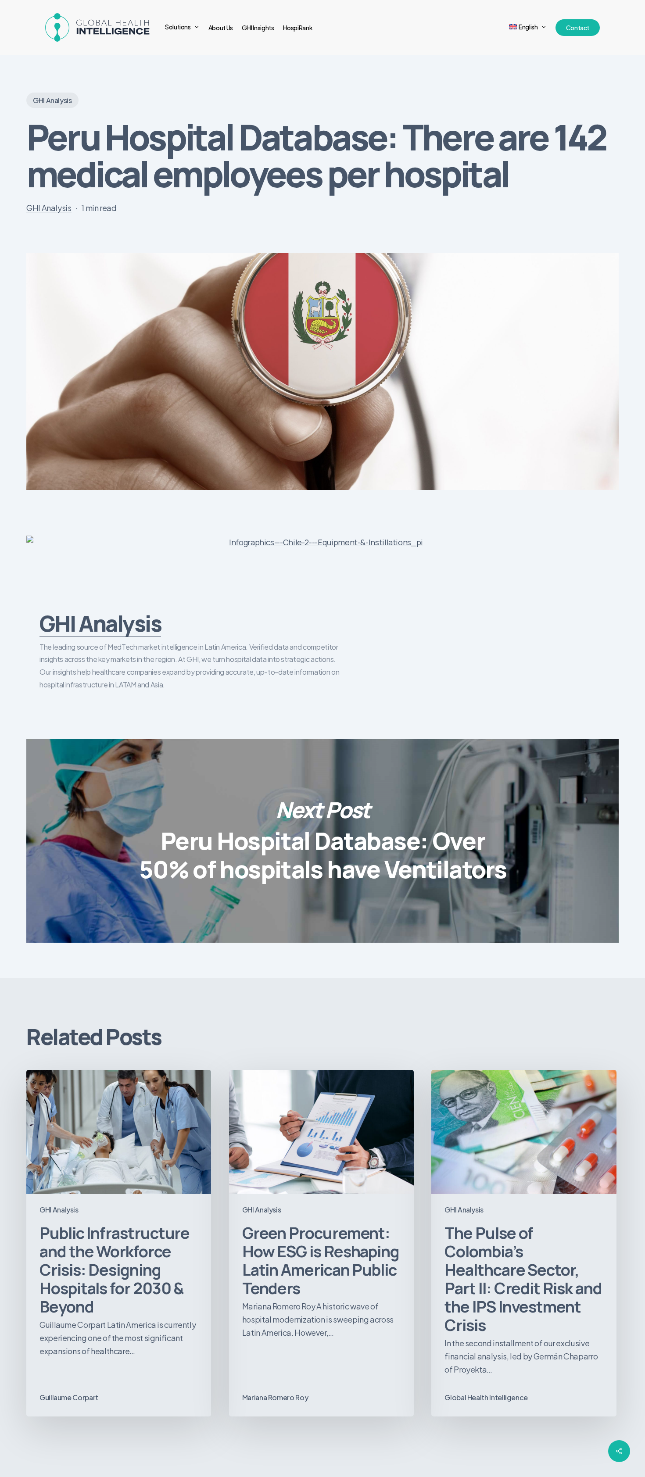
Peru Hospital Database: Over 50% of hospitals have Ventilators (322, 841)
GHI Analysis (52, 100)
